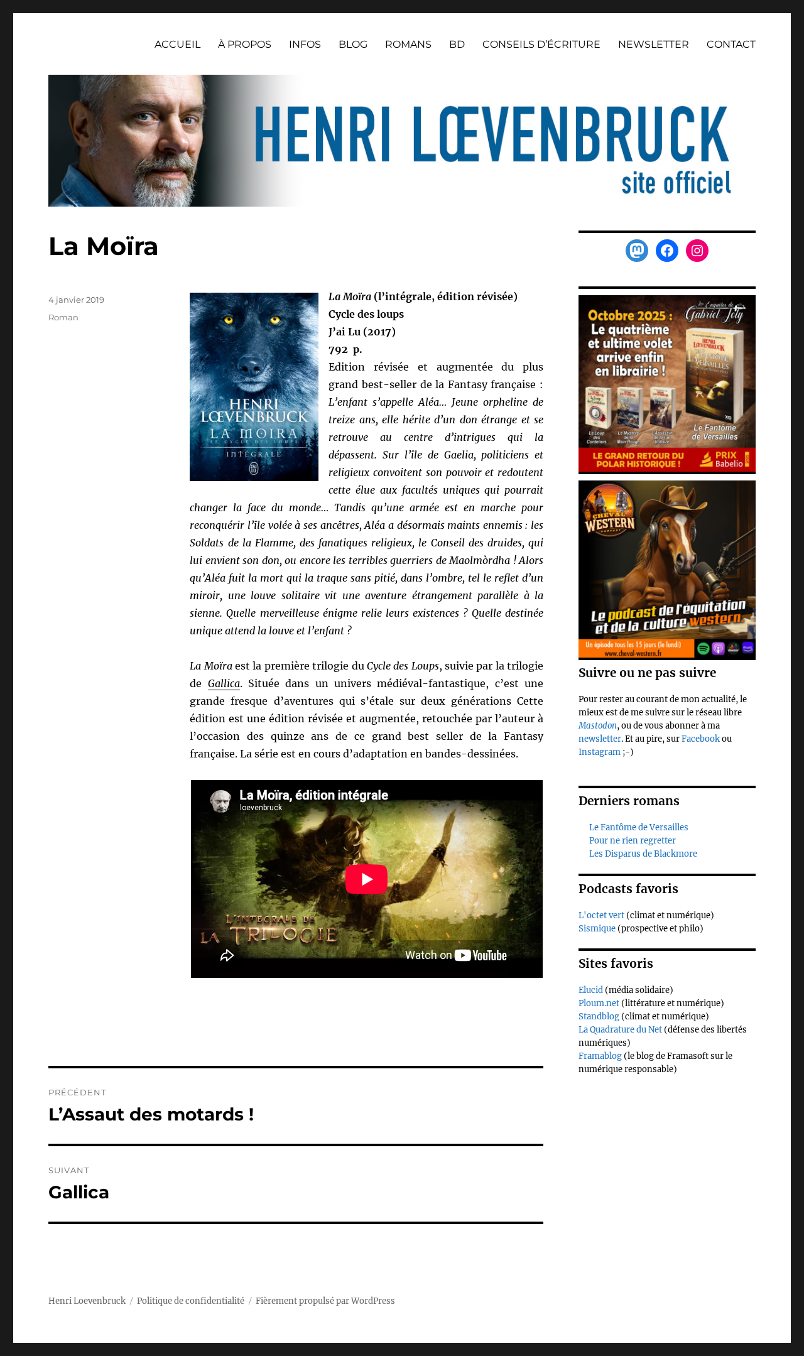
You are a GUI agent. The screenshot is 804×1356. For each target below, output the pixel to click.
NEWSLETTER (653, 44)
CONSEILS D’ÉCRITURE (541, 44)
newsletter (600, 739)
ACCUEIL (177, 44)
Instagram (600, 752)
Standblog (599, 1016)
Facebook (702, 739)
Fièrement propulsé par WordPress (325, 1301)
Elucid (591, 990)
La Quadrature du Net (620, 1029)
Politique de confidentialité (190, 1301)
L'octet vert (601, 915)
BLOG (353, 44)
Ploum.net (599, 1003)
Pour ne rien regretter (632, 840)
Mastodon (598, 725)
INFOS (305, 44)
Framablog (600, 1056)
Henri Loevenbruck (87, 1301)
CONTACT (731, 44)
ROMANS (408, 44)
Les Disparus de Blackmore (643, 854)
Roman (63, 317)
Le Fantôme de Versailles (638, 827)
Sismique (597, 928)
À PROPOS (244, 44)
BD (457, 44)
